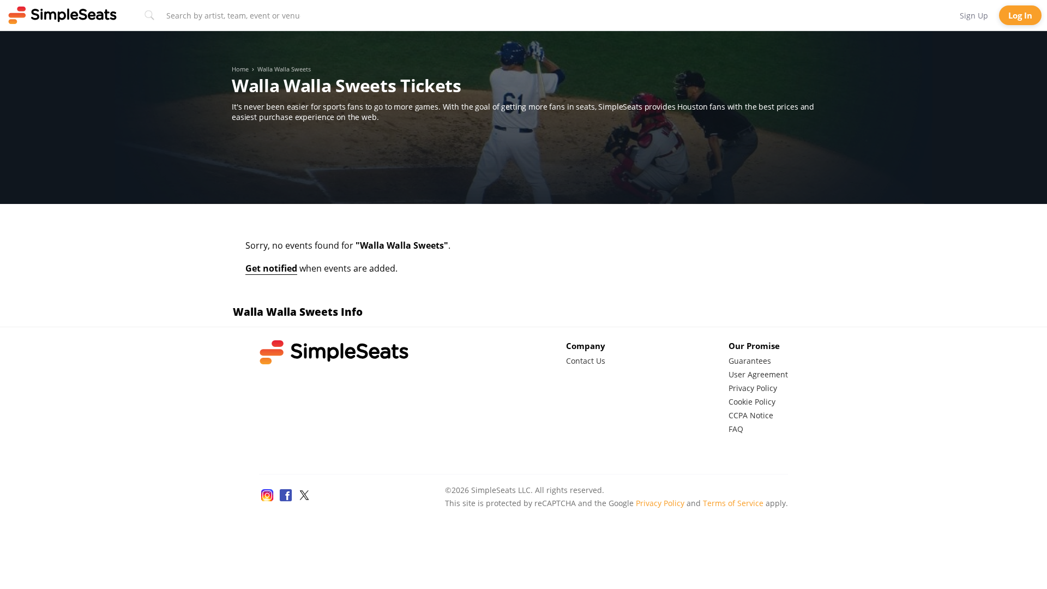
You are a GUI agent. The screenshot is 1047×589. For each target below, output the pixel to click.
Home (240, 69)
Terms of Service (733, 503)
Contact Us (585, 361)
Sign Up (974, 15)
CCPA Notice (751, 415)
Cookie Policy (752, 401)
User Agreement (758, 374)
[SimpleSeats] (62, 15)
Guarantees (750, 361)
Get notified (271, 268)
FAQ (736, 429)
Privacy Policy (753, 388)
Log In (1020, 15)
